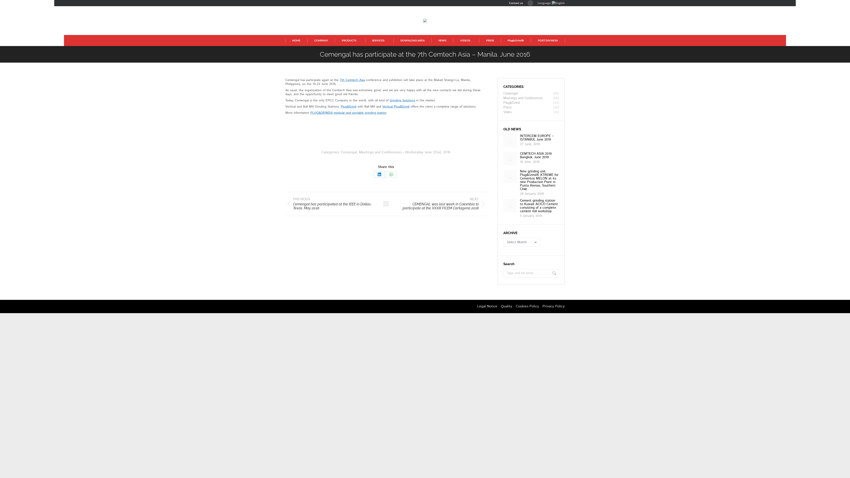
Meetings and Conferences (380, 152)
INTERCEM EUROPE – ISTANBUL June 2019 (537, 137)
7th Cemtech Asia (352, 80)
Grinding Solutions (402, 100)
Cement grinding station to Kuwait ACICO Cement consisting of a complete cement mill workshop (539, 206)
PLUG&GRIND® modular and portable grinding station (348, 113)
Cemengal (349, 152)
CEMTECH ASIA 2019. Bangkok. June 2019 (536, 155)
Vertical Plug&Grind (396, 106)
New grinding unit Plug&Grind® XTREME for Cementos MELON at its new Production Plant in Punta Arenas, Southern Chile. (539, 180)
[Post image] (510, 141)
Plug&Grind (348, 106)
